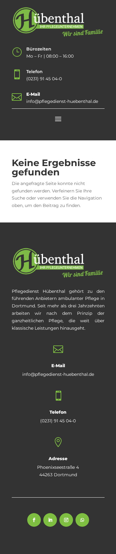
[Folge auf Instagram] (66, 520)
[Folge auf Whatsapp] (82, 520)
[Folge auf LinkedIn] (50, 520)
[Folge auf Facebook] (34, 520)
